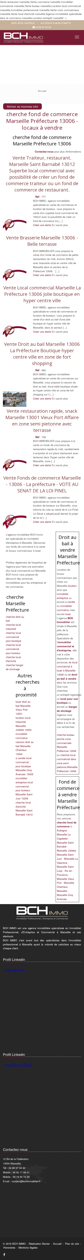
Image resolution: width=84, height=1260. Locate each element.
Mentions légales (28, 1247)
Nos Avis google (23, 23)
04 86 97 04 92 (43, 27)
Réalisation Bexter (39, 1243)
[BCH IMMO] (24, 36)
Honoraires (9, 1247)
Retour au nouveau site (22, 106)
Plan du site (72, 1243)
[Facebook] (4, 1254)
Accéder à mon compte (55, 23)
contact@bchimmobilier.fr (26, 1181)
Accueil (57, 1243)
